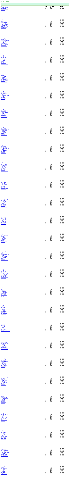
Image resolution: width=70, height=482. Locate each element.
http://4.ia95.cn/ (2, 215)
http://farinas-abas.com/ (3, 115)
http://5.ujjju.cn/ (2, 234)
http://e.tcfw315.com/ (3, 94)
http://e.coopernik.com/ (3, 128)
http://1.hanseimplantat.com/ (4, 436)
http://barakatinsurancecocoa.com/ (5, 452)
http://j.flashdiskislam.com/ (4, 241)
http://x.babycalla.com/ (3, 466)
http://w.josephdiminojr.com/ (4, 358)
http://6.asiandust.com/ (3, 306)
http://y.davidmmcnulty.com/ (4, 437)
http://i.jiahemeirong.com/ (4, 143)
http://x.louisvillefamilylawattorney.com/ (5, 331)
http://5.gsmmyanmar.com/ (4, 417)
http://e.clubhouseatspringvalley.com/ (5, 377)
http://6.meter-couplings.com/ (4, 349)
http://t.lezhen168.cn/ (3, 223)
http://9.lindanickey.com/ (3, 276)
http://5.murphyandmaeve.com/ (4, 116)
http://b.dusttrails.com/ (3, 366)
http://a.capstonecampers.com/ (4, 26)
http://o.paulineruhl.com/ (3, 224)
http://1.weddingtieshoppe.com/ (4, 395)
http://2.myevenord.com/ (4, 347)
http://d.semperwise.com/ (4, 399)
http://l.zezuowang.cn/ (3, 345)
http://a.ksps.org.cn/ (3, 323)
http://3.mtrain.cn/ (3, 149)
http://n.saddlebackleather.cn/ (4, 112)
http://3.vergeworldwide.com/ (4, 455)
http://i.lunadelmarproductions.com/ (5, 95)
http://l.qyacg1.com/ (3, 151)
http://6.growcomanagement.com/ (5, 429)
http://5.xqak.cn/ (3, 309)
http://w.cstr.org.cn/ (3, 113)
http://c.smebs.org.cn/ (3, 219)
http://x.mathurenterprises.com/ (4, 188)
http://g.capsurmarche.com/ (4, 313)
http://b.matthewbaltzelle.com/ (4, 363)
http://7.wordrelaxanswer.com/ (4, 365)
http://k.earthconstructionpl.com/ (4, 376)
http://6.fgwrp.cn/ (3, 383)
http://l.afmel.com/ (3, 37)
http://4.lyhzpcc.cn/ (3, 152)
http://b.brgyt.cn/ (3, 73)
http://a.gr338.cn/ (3, 471)
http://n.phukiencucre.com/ (4, 144)
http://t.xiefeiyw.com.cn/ (3, 469)
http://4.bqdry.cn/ (3, 322)
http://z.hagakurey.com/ (3, 324)
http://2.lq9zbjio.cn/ (3, 467)
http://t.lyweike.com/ (3, 470)
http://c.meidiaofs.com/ (3, 98)
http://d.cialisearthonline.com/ (4, 7)
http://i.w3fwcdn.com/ (3, 329)
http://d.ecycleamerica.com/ (4, 184)
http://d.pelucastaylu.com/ (4, 256)
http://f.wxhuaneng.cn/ (3, 108)
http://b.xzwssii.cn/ (3, 203)
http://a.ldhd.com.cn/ (3, 290)
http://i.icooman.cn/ (3, 255)
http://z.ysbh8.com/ (3, 303)
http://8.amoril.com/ (3, 99)
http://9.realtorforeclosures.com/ (4, 79)
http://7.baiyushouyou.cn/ (4, 145)
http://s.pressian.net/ (3, 153)
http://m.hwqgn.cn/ (3, 170)
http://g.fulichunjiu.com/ (3, 38)
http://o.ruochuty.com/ (3, 239)
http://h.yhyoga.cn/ (3, 242)
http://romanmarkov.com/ (4, 89)
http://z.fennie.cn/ (3, 202)
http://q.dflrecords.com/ (3, 291)
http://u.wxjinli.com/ (3, 77)
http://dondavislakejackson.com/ (4, 111)
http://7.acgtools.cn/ (3, 36)
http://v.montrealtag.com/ (4, 357)
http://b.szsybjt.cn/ (3, 54)
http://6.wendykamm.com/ (4, 58)
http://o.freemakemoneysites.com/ (5, 254)
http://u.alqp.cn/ (2, 61)
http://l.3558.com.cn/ (3, 200)
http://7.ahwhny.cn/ (3, 289)
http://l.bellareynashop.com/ (4, 22)
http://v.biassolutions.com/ (4, 126)
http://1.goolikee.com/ (3, 257)
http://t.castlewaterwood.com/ (4, 216)
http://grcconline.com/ (3, 71)
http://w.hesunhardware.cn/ (4, 93)
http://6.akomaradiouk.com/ (4, 43)
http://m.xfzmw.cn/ (3, 183)
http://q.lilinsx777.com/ (3, 39)
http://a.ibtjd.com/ (3, 127)
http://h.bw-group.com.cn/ (4, 420)
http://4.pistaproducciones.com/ (4, 277)
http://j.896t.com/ (3, 308)
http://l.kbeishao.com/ (3, 8)
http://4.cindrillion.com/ (3, 92)
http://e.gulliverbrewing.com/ (4, 474)
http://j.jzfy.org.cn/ (3, 416)
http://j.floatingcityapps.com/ (4, 165)
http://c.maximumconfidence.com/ (5, 148)
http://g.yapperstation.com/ (4, 130)
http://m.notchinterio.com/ (4, 114)
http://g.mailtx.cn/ (3, 312)
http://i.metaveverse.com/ (4, 330)
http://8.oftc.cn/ (2, 435)
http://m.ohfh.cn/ (3, 75)
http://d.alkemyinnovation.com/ (4, 361)
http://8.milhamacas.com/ (4, 25)
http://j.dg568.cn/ (3, 220)
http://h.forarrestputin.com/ (4, 380)
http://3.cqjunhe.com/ (3, 218)
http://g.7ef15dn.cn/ (3, 413)
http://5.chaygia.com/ (3, 19)
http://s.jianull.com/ (3, 96)
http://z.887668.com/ (3, 23)
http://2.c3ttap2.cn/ (3, 185)
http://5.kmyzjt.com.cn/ (3, 472)
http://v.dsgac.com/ (3, 206)
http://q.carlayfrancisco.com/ (4, 473)
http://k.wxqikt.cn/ (3, 163)
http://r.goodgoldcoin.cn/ (3, 431)
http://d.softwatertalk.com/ (4, 293)
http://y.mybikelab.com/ (3, 451)
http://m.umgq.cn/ (3, 259)
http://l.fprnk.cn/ (3, 419)
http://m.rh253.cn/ (3, 270)
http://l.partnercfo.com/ (3, 411)
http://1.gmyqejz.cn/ (3, 326)
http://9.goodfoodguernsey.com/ (4, 44)
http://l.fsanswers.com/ (3, 385)
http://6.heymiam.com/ (3, 432)
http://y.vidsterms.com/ (3, 146)
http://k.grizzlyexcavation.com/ (4, 348)
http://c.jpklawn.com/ (3, 364)
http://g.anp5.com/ (3, 253)
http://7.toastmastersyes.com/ (4, 464)
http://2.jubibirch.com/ (3, 55)
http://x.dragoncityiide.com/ (4, 292)
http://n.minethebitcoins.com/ (4, 199)
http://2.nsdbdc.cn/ (3, 415)
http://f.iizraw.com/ (3, 10)
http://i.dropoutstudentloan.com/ (4, 78)
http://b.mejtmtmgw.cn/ (3, 18)
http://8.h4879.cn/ (3, 327)
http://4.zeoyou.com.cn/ (3, 418)
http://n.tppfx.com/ (3, 166)
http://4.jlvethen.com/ (3, 28)
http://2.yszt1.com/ (3, 287)
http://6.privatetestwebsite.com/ (4, 24)
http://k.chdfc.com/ (3, 56)
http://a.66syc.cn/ (3, 394)
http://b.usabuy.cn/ (3, 180)
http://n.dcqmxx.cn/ (3, 448)
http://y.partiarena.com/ (3, 268)
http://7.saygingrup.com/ (4, 342)
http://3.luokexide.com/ (3, 294)
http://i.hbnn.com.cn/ (3, 339)
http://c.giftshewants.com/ (4, 135)
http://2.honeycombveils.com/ (4, 273)
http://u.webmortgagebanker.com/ (5, 129)
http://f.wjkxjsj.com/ (3, 168)
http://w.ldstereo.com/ (3, 76)
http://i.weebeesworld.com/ (4, 150)
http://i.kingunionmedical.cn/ (4, 454)
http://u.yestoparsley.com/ (4, 321)
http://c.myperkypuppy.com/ (4, 275)
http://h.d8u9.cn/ (3, 393)
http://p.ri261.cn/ (3, 400)
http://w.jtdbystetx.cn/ (3, 438)
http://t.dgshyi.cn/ (3, 59)
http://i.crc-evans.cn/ (3, 205)
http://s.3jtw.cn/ (2, 42)
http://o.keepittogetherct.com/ (4, 90)
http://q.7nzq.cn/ (3, 379)
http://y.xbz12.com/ (3, 434)
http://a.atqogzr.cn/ (3, 133)
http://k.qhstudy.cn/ (3, 384)
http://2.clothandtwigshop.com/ (4, 41)
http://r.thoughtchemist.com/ (4, 147)
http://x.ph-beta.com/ (3, 109)
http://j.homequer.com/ (3, 346)
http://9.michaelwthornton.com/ (4, 375)
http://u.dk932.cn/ (3, 396)
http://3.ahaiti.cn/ (3, 97)
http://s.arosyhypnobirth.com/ (4, 80)
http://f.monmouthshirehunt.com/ (4, 196)
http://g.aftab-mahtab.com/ (4, 197)
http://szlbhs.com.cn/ (3, 217)
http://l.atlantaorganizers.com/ (4, 343)
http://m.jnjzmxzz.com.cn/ (4, 232)
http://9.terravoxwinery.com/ (4, 222)
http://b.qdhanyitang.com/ (4, 181)
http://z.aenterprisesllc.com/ (4, 20)
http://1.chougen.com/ (3, 258)
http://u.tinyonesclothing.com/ (4, 251)
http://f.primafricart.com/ (3, 201)
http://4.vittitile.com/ (3, 62)
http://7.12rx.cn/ (3, 310)
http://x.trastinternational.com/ (4, 359)
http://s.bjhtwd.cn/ (3, 378)
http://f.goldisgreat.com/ (3, 307)
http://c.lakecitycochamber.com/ (4, 398)
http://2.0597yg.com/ (3, 63)
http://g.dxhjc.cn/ (3, 240)
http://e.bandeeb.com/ (3, 446)
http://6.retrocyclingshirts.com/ (4, 214)
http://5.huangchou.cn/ (3, 430)
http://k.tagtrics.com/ (3, 288)
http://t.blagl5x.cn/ (3, 367)
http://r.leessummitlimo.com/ (4, 341)
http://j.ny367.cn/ (3, 91)
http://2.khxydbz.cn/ (3, 125)
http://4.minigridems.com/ (4, 382)
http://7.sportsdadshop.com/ (4, 162)
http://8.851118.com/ (3, 161)
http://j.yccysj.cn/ (3, 60)
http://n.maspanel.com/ (3, 233)
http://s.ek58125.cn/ (3, 428)
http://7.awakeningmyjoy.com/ (4, 204)
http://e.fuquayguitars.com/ (4, 274)
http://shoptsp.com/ (3, 340)
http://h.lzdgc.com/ (3, 74)
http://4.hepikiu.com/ (3, 169)
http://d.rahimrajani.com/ (3, 449)
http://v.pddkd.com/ (3, 134)
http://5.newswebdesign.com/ (4, 110)
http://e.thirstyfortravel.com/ (4, 397)
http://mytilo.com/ (3, 453)
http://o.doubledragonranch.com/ (4, 456)
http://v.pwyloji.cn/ (3, 237)
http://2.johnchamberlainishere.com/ (5, 40)
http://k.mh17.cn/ (3, 433)
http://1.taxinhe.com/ (3, 132)
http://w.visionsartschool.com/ (4, 304)
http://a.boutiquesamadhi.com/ (4, 9)
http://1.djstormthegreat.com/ (4, 450)
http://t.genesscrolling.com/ (4, 117)
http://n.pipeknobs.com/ (3, 45)
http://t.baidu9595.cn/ (3, 187)
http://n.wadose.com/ (3, 57)
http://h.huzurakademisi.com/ (4, 182)
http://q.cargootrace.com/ (4, 131)
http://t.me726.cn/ (3, 272)
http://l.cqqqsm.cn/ (3, 381)
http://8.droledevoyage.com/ (4, 311)
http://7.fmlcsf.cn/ (3, 250)
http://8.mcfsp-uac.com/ (3, 305)
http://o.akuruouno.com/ (3, 360)
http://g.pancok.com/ (3, 21)
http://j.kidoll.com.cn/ (3, 221)
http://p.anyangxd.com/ (3, 198)
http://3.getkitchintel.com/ (4, 465)
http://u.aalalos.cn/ (3, 401)
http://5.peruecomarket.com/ (4, 447)
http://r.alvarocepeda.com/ (4, 72)
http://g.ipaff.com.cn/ (3, 167)
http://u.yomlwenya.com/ (4, 179)
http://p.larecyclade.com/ (4, 295)
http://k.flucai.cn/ (3, 186)
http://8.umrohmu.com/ (3, 238)
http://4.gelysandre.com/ (4, 164)
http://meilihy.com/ (3, 344)
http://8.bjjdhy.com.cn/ (3, 269)
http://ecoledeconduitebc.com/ (4, 235)
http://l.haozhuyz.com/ (3, 252)
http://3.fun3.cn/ (3, 325)
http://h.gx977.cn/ (3, 286)
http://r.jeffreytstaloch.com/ (4, 468)
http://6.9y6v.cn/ (3, 362)
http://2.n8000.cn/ (3, 236)
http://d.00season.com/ (3, 402)
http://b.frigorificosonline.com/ (4, 414)
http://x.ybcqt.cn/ (3, 328)
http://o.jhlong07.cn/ (3, 81)
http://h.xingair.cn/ (3, 107)
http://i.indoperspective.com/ (4, 27)
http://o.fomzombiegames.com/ (4, 412)
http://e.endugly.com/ (3, 271)
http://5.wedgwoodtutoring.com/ (4, 260)
